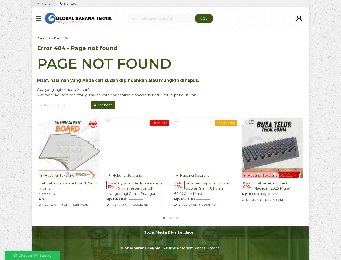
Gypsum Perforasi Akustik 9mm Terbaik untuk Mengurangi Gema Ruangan (134, 188)
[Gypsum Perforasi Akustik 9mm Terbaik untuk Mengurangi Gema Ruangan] (136, 148)
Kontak (69, 3)
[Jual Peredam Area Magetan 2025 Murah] (272, 148)
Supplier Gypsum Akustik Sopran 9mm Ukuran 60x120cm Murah (202, 188)
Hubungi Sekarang (59, 175)
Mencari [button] (105, 105)
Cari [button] (205, 18)
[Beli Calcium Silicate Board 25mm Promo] (69, 148)
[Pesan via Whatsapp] (43, 121)
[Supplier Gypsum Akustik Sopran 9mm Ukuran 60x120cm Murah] (204, 148)
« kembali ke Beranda (56, 95)
